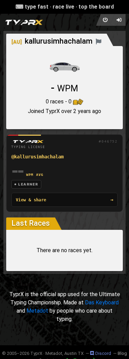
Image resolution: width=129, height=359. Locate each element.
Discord (103, 353)
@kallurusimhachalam (37, 156)
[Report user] (98, 41)
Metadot (37, 310)
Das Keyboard (102, 302)
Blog (122, 353)
